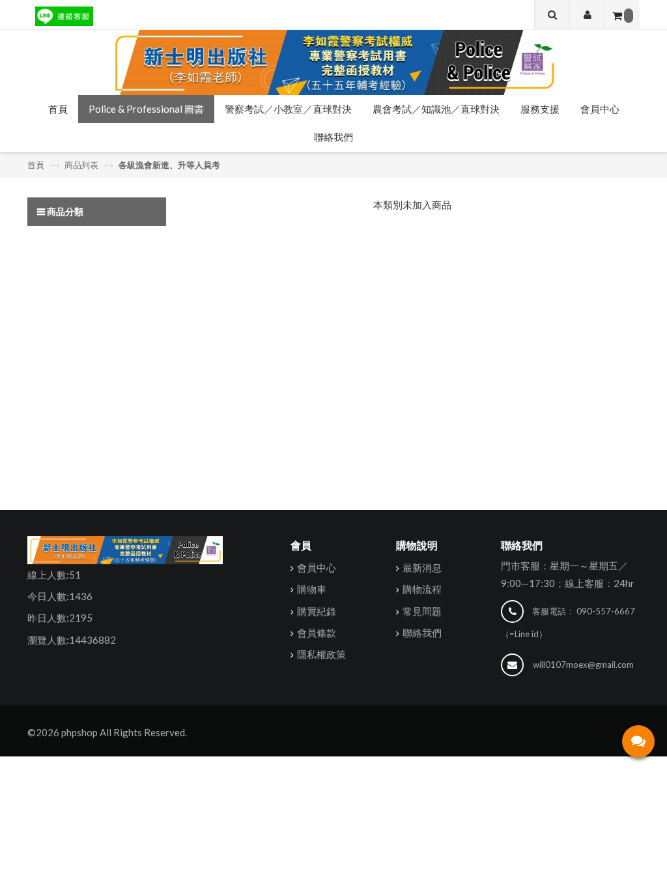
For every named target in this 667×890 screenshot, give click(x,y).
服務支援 (540, 109)
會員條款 (316, 633)
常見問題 (422, 611)
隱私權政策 (321, 654)
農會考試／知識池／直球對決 (436, 109)
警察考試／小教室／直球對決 (288, 109)
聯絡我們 (333, 137)
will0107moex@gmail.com (583, 664)
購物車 (311, 589)
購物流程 (422, 589)
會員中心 (599, 109)
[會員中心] (587, 14)
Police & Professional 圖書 (146, 109)
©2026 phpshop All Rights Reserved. (107, 732)
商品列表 (81, 165)
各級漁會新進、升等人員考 (169, 165)
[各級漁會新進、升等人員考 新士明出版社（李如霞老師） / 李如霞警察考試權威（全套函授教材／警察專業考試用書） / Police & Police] (333, 62)
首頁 (58, 109)
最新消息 (422, 567)
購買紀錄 (316, 611)
